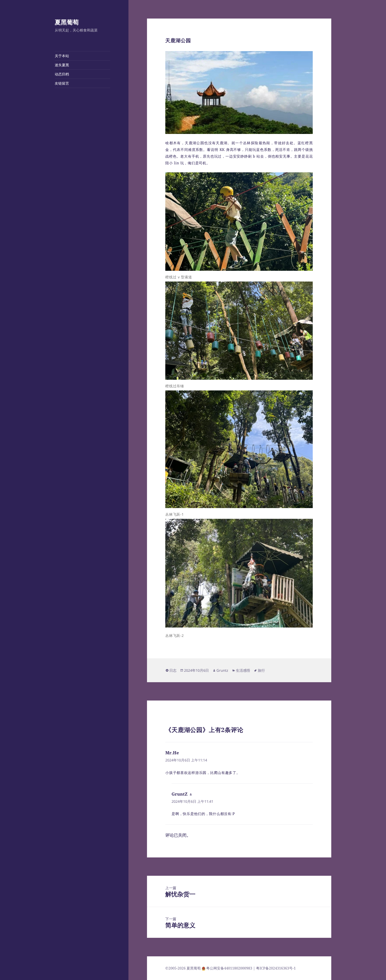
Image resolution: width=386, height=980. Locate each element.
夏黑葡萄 (67, 22)
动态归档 (62, 74)
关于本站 (62, 55)
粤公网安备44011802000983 (229, 968)
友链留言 (62, 83)
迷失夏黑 (62, 65)
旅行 (261, 670)
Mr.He (172, 753)
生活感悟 (243, 670)
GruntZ (180, 794)
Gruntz (222, 670)
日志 (172, 670)
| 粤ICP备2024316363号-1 (274, 968)
